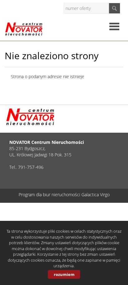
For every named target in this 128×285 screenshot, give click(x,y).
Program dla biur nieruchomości (50, 194)
